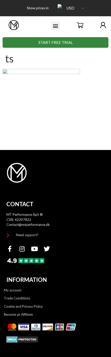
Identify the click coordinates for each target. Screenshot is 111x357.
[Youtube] (34, 249)
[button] (55, 25)
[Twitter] (47, 249)
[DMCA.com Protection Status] (22, 340)
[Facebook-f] (9, 249)
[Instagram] (22, 249)
